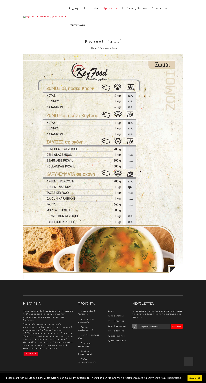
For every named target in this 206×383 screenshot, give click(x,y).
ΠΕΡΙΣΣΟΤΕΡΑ (31, 354)
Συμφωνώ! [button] (194, 378)
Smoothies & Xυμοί (117, 326)
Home (94, 48)
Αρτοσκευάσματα (117, 341)
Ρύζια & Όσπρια (116, 316)
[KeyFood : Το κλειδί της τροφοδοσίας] (44, 17)
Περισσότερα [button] (174, 378)
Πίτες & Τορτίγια (116, 331)
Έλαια (111, 311)
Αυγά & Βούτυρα (116, 321)
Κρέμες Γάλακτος (116, 336)
